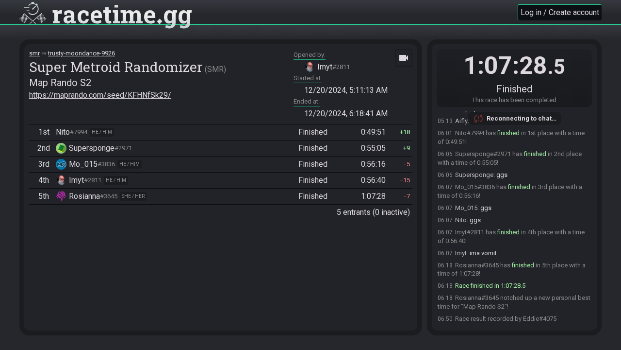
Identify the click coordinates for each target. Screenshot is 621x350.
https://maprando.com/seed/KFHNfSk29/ (100, 95)
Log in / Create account (560, 12)
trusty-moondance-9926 (81, 53)
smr (34, 53)
